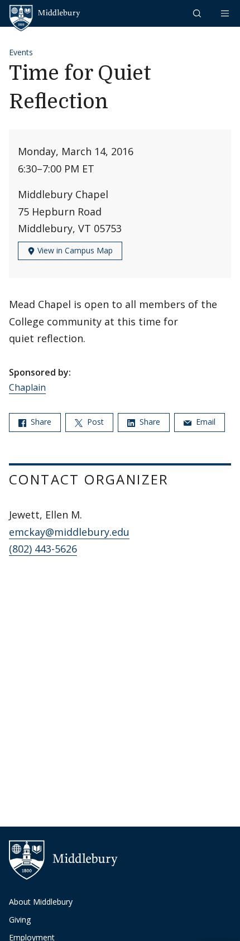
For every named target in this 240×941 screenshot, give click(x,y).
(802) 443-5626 (43, 548)
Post (94, 421)
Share (39, 421)
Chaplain (27, 387)
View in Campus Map (74, 250)
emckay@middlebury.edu (69, 532)
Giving (20, 919)
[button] (198, 13)
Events (21, 52)
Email (204, 421)
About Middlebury (41, 901)
